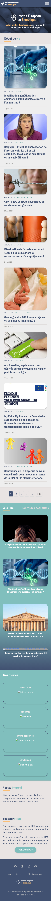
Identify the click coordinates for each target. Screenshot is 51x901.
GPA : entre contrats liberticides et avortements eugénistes (24, 203)
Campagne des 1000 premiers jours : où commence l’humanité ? (25, 318)
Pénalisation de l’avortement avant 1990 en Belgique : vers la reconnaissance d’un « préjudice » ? (24, 252)
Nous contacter (14, 874)
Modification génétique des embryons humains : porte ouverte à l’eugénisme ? (24, 99)
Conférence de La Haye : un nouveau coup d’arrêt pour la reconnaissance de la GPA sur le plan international (24, 474)
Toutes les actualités (35, 508)
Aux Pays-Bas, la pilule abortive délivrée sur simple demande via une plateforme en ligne (25, 368)
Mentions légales (35, 874)
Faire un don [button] (25, 849)
